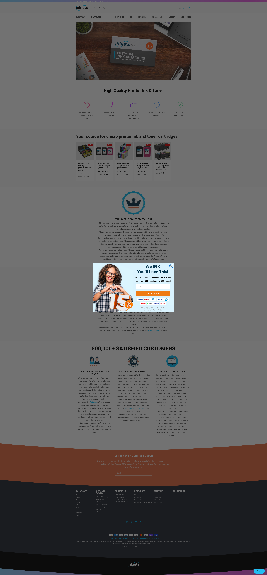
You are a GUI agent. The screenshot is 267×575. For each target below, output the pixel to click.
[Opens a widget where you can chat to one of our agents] (259, 571)
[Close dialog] (171, 266)
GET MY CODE (153, 294)
